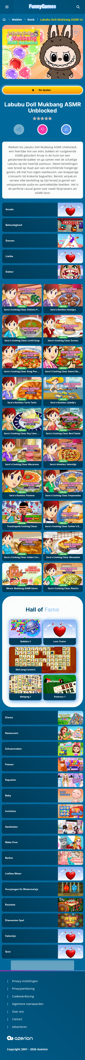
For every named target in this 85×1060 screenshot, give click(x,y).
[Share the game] (19, 129)
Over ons (18, 1011)
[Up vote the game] (66, 129)
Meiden (17, 19)
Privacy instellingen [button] (25, 981)
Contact (17, 1019)
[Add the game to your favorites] (76, 32)
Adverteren (19, 1027)
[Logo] (42, 7)
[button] (78, 7)
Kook (31, 19)
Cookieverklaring (23, 996)
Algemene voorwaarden (27, 1004)
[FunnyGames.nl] (4, 19)
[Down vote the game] (42, 129)
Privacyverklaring (23, 988)
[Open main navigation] (7, 7)
